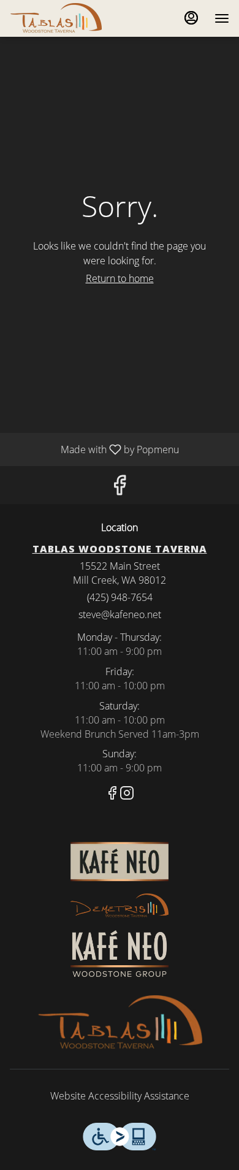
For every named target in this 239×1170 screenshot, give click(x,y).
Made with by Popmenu (94, 449)
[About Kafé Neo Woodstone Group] (119, 952)
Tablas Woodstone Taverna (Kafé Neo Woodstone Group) (119, 1022)
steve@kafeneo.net (119, 614)
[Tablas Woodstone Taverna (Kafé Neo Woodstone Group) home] (65, 18)
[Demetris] (119, 905)
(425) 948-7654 (120, 597)
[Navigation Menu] (221, 18)
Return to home (120, 278)
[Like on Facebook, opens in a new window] (119, 487)
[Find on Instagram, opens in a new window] (127, 794)
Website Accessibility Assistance (119, 1096)
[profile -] (191, 17)
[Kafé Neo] (119, 861)
